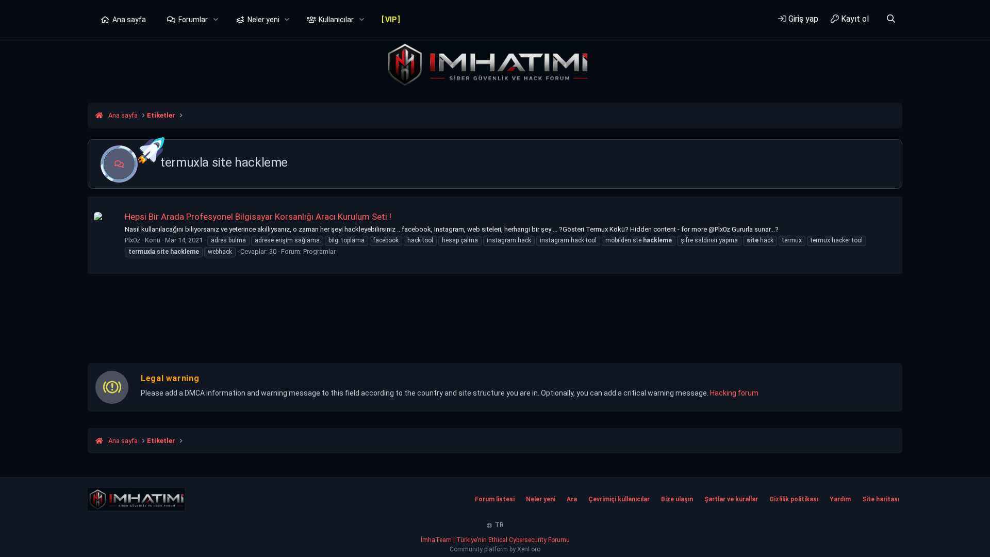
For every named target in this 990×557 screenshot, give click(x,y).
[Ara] (890, 18)
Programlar (319, 251)
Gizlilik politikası (793, 499)
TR (498, 525)
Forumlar (193, 19)
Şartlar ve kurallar (731, 499)
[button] (216, 20)
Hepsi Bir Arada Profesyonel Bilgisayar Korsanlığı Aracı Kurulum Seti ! (258, 216)
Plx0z (132, 240)
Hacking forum (734, 393)
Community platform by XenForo (495, 549)
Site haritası (880, 499)
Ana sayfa (129, 19)
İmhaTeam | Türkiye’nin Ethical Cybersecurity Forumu (495, 540)
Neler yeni (263, 19)
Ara (572, 499)
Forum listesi (495, 499)
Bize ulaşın (677, 499)
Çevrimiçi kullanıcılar (619, 499)
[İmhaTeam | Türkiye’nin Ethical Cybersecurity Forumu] (136, 499)
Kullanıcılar (336, 19)
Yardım (840, 499)
